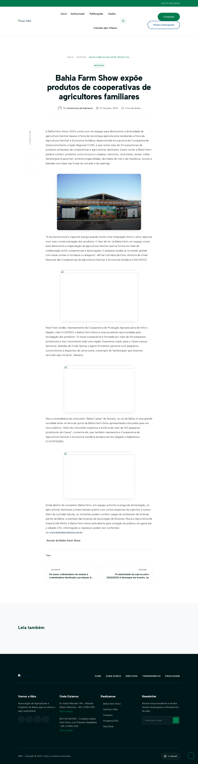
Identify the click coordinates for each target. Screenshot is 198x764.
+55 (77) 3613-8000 (170, 3)
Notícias (81, 57)
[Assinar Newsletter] (176, 720)
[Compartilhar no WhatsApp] (30, 151)
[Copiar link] (30, 173)
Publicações (96, 13)
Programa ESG (110, 720)
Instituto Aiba (110, 709)
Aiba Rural (108, 726)
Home (98, 676)
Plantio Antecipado (163, 24)
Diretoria (132, 676)
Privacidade (172, 676)
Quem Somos (113, 676)
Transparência (151, 676)
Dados (112, 13)
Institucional (77, 13)
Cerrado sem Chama (105, 28)
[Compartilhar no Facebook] (30, 166)
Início (64, 13)
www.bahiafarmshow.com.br (66, 532)
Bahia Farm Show (112, 703)
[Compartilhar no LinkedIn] (30, 158)
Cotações (168, 16)
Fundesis (108, 715)
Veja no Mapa (66, 711)
